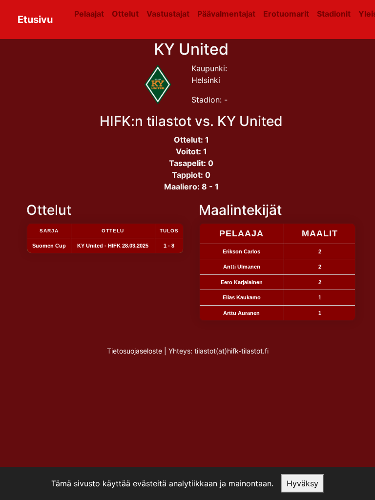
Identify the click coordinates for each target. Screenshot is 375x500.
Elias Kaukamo (242, 297)
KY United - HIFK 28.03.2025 (112, 246)
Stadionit (334, 14)
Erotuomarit (286, 14)
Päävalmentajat (226, 14)
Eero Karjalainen (242, 282)
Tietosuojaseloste (134, 351)
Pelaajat (89, 14)
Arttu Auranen (241, 313)
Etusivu (35, 19)
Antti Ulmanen (241, 267)
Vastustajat (167, 14)
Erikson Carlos (241, 251)
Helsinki (205, 80)
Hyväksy (302, 483)
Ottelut (125, 14)
